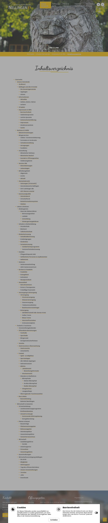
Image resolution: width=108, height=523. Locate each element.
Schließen (54, 520)
